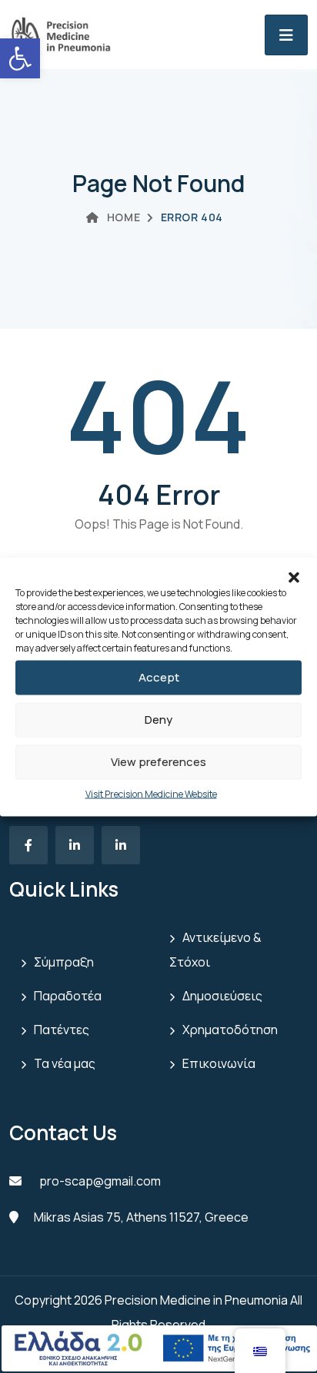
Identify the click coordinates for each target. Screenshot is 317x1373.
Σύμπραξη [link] (64, 961)
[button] (294, 576)
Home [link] (123, 217)
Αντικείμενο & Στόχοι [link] (215, 949)
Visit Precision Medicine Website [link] (151, 793)
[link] (20, 58)
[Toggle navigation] (286, 35)
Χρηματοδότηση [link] (230, 1029)
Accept (158, 677)
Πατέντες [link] (61, 1029)
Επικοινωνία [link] (218, 1063)
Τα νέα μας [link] (64, 1063)
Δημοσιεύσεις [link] (222, 995)
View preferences (158, 762)
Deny (158, 719)
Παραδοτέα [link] (68, 995)
